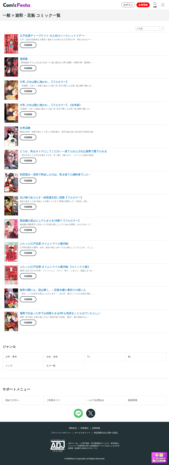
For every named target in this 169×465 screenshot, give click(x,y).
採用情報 (96, 428)
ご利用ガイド (53, 400)
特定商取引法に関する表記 (106, 433)
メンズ (8, 365)
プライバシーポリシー (61, 433)
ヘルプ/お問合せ (95, 400)
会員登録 (143, 4)
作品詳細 (28, 45)
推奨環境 (132, 400)
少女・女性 (52, 356)
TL (88, 356)
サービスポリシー (82, 433)
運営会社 (73, 428)
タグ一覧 (50, 365)
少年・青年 (11, 356)
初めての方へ (12, 400)
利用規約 (84, 428)
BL (129, 356)
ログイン (128, 4)
